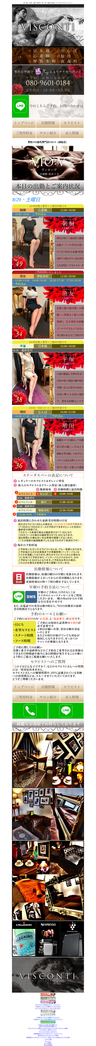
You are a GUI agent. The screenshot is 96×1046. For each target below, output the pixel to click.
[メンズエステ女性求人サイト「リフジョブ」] (48, 1004)
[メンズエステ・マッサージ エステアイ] (48, 999)
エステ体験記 (48, 1043)
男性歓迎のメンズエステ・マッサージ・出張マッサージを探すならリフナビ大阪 (48, 1037)
